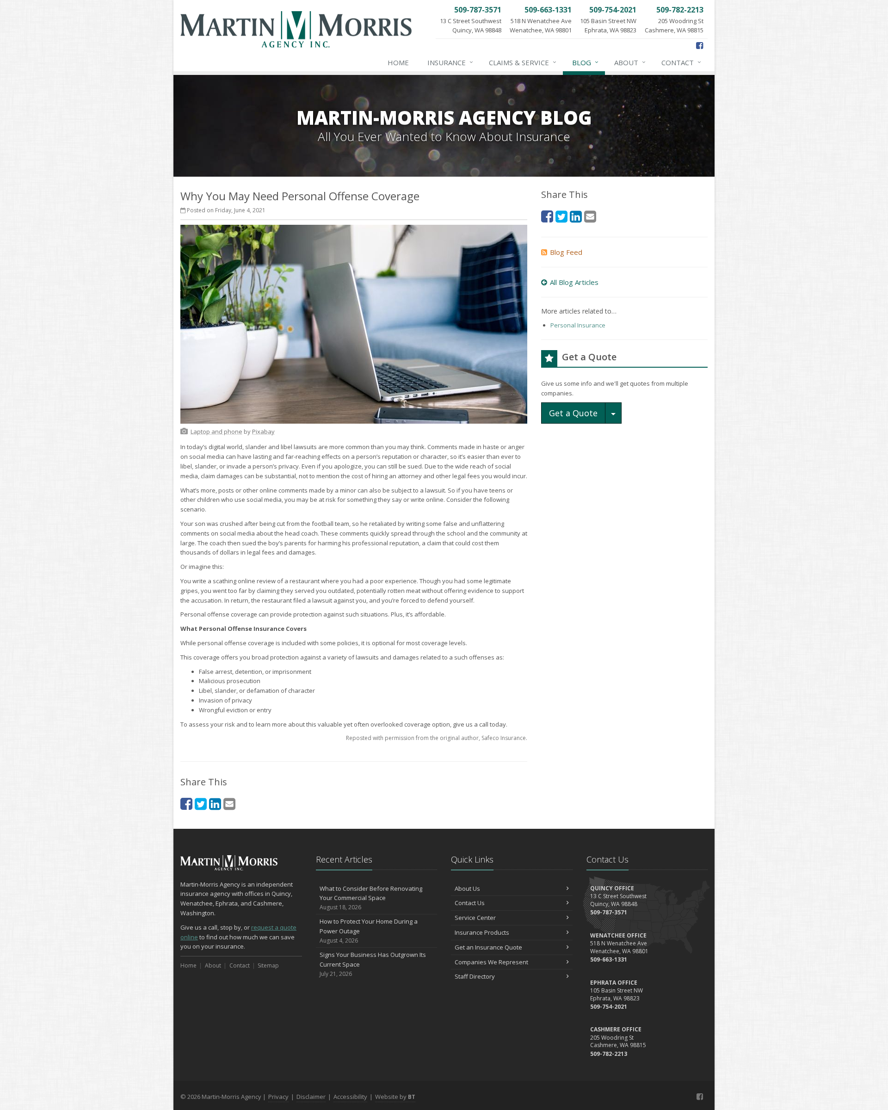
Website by (395, 1096)
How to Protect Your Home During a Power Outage (369, 930)
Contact (681, 62)
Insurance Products (482, 932)
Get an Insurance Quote (488, 947)
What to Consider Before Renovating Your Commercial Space (371, 898)
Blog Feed (566, 252)
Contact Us (470, 903)
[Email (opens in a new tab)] (229, 803)
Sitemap (268, 965)
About (630, 62)
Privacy (278, 1096)
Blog (585, 62)
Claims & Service (522, 62)
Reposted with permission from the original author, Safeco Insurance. (436, 738)
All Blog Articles (574, 282)
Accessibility (350, 1096)
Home (398, 62)
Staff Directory (475, 976)
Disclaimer (311, 1096)
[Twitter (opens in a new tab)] (201, 803)
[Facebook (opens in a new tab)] (699, 45)
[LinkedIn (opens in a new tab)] (215, 803)
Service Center (475, 917)
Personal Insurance (577, 325)
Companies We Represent (491, 962)
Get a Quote (573, 413)
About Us (467, 888)
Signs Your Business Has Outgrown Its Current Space (373, 964)
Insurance (450, 62)
